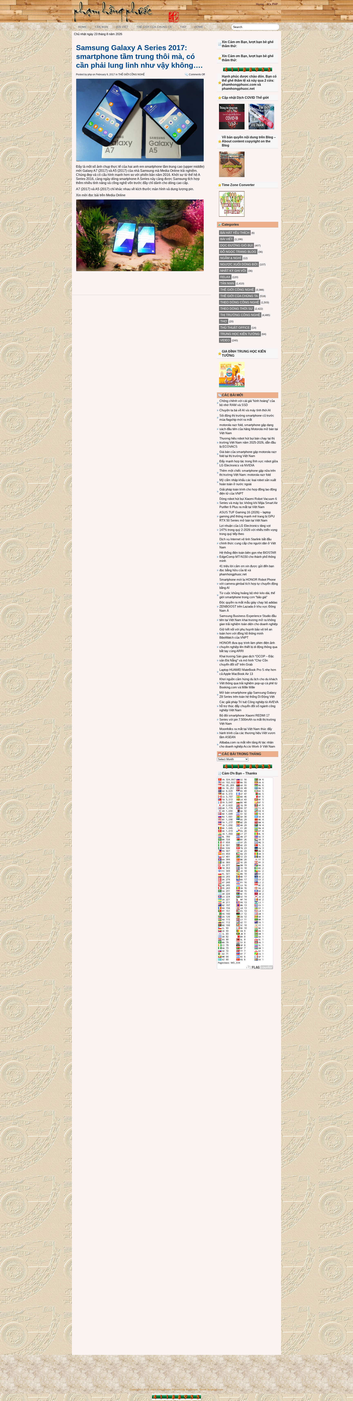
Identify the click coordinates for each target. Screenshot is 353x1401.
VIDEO (225, 340)
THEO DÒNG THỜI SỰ (236, 308)
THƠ (183, 27)
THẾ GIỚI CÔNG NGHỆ (131, 74)
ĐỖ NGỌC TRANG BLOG (238, 251)
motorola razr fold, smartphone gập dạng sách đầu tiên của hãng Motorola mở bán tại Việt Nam (248, 429)
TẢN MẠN (101, 27)
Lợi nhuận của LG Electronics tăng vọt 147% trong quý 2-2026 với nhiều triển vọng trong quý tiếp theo (248, 530)
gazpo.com (217, 1389)
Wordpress (192, 1389)
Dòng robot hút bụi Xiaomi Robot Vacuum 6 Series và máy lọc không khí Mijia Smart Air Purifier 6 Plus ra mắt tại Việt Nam (248, 503)
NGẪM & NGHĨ (230, 258)
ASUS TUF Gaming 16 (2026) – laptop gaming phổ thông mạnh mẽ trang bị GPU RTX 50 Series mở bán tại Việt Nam (247, 516)
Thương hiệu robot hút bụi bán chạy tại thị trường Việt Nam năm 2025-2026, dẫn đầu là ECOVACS (247, 442)
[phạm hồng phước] (114, 20)
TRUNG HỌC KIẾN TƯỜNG (240, 334)
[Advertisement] (247, 1006)
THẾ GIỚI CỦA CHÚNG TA (154, 27)
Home (260, 4)
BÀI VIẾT (122, 27)
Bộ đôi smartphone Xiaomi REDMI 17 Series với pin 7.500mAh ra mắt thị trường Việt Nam (247, 719)
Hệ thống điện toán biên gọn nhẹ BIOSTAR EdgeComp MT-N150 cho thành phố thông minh (247, 556)
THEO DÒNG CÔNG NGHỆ (239, 302)
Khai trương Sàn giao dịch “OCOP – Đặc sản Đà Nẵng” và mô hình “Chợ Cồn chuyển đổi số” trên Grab (246, 660)
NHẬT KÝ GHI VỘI (233, 270)
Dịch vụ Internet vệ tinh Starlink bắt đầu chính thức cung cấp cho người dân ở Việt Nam (247, 543)
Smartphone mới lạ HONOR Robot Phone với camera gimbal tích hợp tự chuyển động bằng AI (248, 583)
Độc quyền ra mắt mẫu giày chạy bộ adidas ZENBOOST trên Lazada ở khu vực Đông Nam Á (248, 606)
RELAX (225, 277)
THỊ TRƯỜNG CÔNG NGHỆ (240, 315)
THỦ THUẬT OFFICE (235, 327)
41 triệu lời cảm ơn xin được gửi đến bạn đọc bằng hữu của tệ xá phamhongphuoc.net (246, 570)
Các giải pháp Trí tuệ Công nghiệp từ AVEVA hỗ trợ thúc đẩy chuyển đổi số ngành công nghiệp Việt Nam (248, 706)
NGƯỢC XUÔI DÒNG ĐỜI (239, 264)
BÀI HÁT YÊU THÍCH (234, 232)
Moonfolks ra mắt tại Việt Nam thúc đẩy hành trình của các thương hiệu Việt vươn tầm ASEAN (247, 733)
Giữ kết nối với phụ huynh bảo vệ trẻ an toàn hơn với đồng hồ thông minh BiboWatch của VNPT (245, 633)
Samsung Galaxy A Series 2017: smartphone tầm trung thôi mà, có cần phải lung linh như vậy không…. (139, 56)
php (90, 74)
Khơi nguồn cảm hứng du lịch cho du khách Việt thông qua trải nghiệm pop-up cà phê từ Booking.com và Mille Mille (248, 683)
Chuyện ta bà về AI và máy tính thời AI (245, 410)
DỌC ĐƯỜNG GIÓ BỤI (236, 245)
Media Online (115, 195)
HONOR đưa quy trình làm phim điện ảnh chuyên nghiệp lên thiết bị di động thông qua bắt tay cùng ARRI (248, 647)
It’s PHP (272, 4)
